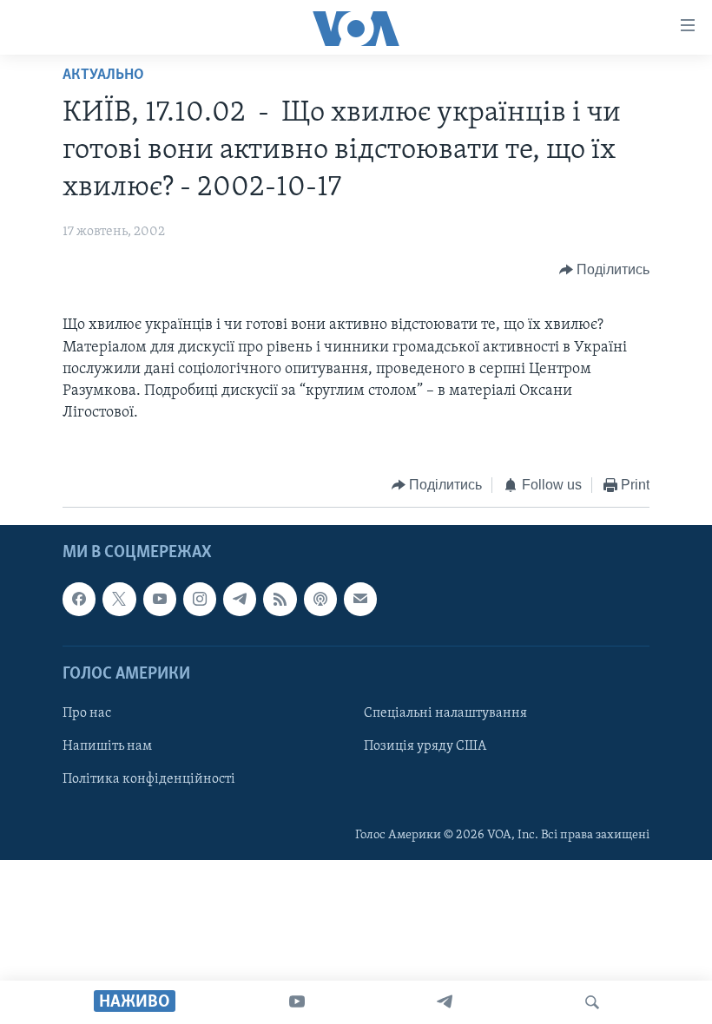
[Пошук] (592, 1002)
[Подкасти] (320, 598)
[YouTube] (297, 1002)
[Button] (604, 270)
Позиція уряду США (425, 746)
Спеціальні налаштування (445, 713)
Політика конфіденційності (149, 779)
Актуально (103, 75)
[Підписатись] (360, 598)
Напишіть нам (107, 746)
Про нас (87, 713)
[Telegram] (444, 1002)
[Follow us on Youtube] (159, 598)
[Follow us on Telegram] (239, 598)
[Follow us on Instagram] (199, 598)
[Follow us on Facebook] (79, 598)
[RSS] (279, 598)
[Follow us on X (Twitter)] (118, 598)
